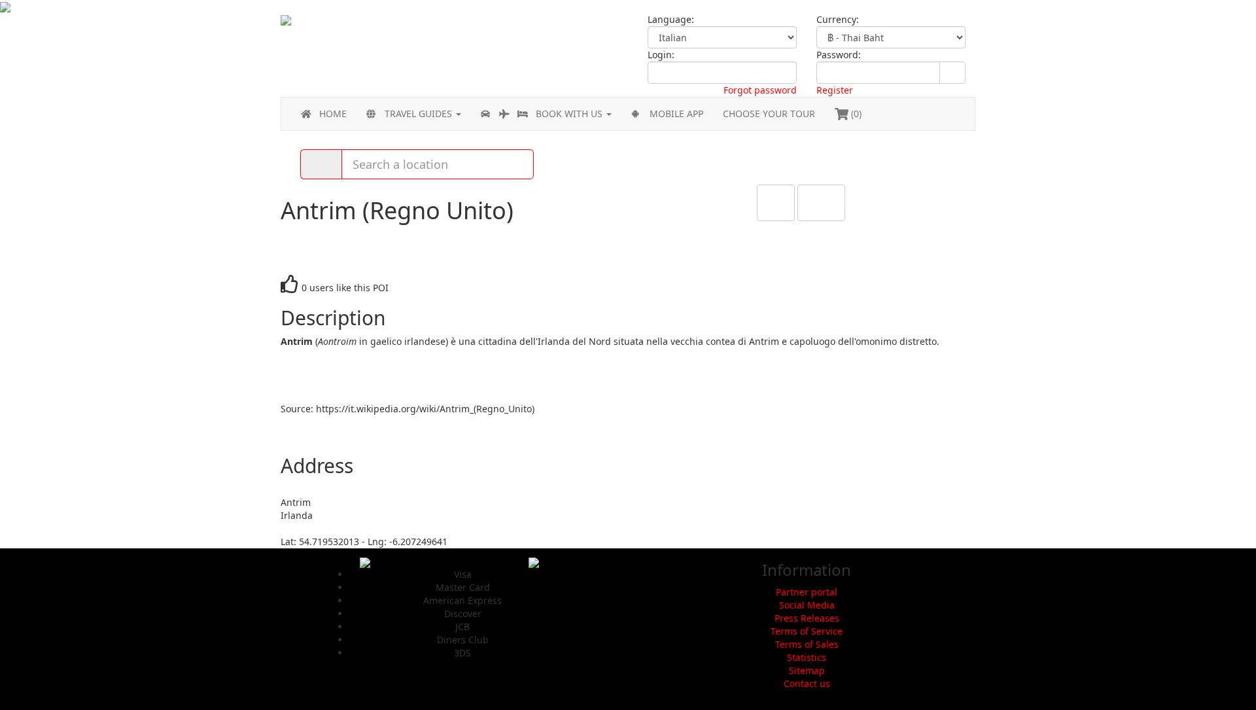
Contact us (807, 683)
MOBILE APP (676, 113)
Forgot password (760, 90)
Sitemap (807, 670)
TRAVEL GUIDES (420, 113)
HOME (333, 113)
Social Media (807, 605)
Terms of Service (807, 631)
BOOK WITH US (570, 113)
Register (834, 90)
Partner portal (806, 592)
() (855, 113)
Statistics (806, 657)
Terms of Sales (807, 644)
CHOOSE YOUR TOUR (769, 113)
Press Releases (807, 618)
